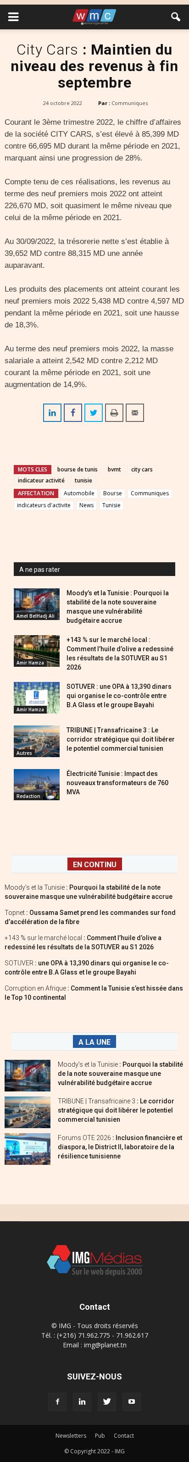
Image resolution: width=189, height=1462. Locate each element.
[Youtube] (131, 1402)
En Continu (95, 864)
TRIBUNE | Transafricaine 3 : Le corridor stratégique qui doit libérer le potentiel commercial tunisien (121, 739)
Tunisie (111, 505)
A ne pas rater (39, 569)
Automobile (79, 493)
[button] (176, 17)
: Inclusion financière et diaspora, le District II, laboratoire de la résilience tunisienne (120, 1147)
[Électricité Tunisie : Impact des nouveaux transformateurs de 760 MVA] (37, 785)
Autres (24, 753)
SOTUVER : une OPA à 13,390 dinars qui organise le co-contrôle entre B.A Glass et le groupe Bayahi (119, 696)
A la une (94, 1042)
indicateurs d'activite (44, 505)
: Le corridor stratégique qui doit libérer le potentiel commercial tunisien (116, 1110)
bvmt (114, 469)
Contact (124, 1436)
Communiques (129, 103)
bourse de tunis (77, 469)
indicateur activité (41, 480)
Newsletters (71, 1436)
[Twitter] (107, 1402)
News (86, 505)
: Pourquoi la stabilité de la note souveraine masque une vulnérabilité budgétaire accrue (120, 1073)
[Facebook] (57, 1402)
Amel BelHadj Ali (36, 616)
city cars (142, 469)
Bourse (112, 493)
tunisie (83, 480)
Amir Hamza (30, 662)
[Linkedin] (82, 1402)
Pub (100, 1436)
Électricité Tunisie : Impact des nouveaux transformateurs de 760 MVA (117, 783)
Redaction (28, 796)
